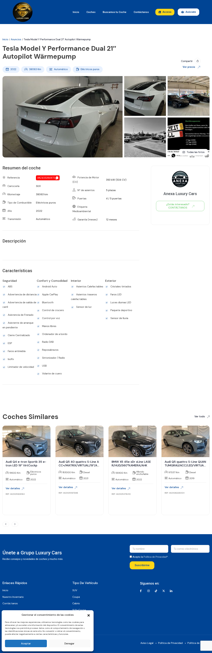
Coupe (76, 597)
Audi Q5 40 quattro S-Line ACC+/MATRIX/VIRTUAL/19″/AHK (79, 465)
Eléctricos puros (90, 69)
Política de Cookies (198, 643)
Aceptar (26, 643)
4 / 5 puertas (114, 198)
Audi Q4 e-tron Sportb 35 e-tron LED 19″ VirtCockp (26, 463)
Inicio (76, 12)
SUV (38, 186)
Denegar (69, 643)
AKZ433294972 (46, 177)
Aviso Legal (146, 643)
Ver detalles (13, 488)
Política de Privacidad (170, 643)
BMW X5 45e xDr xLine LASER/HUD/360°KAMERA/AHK (131, 463)
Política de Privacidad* (156, 556)
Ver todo (200, 416)
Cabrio (76, 603)
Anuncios (16, 39)
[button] (88, 615)
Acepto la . (150, 556)
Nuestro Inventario (13, 597)
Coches (90, 12)
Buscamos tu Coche (114, 12)
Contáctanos (141, 12)
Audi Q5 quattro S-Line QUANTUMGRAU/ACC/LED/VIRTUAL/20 (185, 465)
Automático (61, 69)
